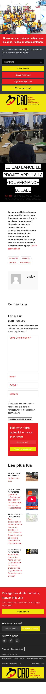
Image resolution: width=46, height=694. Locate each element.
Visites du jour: (6, 658)
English (26, 49)
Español (25, 52)
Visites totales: (36, 663)
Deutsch (39, 49)
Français (33, 49)
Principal (26, 258)
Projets (12, 262)
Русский (19, 52)
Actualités (13, 258)
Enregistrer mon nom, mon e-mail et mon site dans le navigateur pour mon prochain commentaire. (21, 408)
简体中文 (10, 49)
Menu (25, 109)
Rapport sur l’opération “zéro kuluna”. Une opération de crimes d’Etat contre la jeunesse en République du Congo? (15, 565)
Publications (25, 262)
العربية (4, 49)
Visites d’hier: (18, 658)
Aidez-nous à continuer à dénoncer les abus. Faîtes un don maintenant (23, 40)
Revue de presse (17, 649)
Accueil (8, 195)
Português (11, 52)
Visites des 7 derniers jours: (34, 658)
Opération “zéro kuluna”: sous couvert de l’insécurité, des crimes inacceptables (15, 501)
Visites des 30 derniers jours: (10, 663)
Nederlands (18, 49)
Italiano (4, 52)
